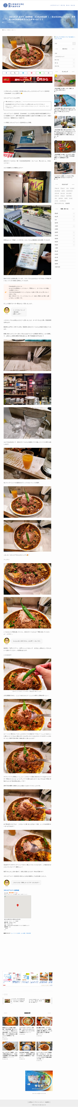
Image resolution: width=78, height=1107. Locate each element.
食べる (56, 62)
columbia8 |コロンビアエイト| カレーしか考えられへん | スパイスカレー (25, 104)
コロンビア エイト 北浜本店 (11, 890)
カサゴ (63, 190)
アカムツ (63, 188)
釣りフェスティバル (59, 203)
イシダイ (72, 188)
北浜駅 (18, 933)
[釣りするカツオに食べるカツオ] (13, 5)
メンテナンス (63, 200)
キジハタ (63, 193)
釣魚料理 (68, 203)
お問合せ (31, 1102)
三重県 (56, 248)
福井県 (56, 222)
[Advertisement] (27, 954)
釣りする (57, 59)
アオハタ (57, 188)
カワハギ (57, 193)
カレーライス (13, 933)
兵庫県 (56, 229)
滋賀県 (56, 232)
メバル (56, 200)
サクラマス (68, 195)
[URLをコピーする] (48, 73)
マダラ (65, 198)
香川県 (56, 257)
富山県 (56, 216)
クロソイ (57, 195)
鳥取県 (56, 241)
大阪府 (56, 226)
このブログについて (59, 56)
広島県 (56, 254)
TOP (56, 53)
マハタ (70, 198)
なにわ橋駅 (23, 933)
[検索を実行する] (74, 43)
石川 (56, 219)
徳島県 (56, 238)
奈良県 (56, 235)
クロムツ (63, 195)
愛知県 (56, 213)
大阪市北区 (57, 267)
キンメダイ (68, 193)
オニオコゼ (57, 190)
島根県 (56, 244)
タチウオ (61, 198)
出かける (57, 66)
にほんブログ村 (58, 38)
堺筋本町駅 (28, 933)
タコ (56, 198)
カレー (5, 22)
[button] (6, 73)
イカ (67, 188)
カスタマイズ (69, 190)
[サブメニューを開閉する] (74, 60)
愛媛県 (56, 260)
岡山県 (56, 251)
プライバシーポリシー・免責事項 (41, 1102)
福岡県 (56, 263)
